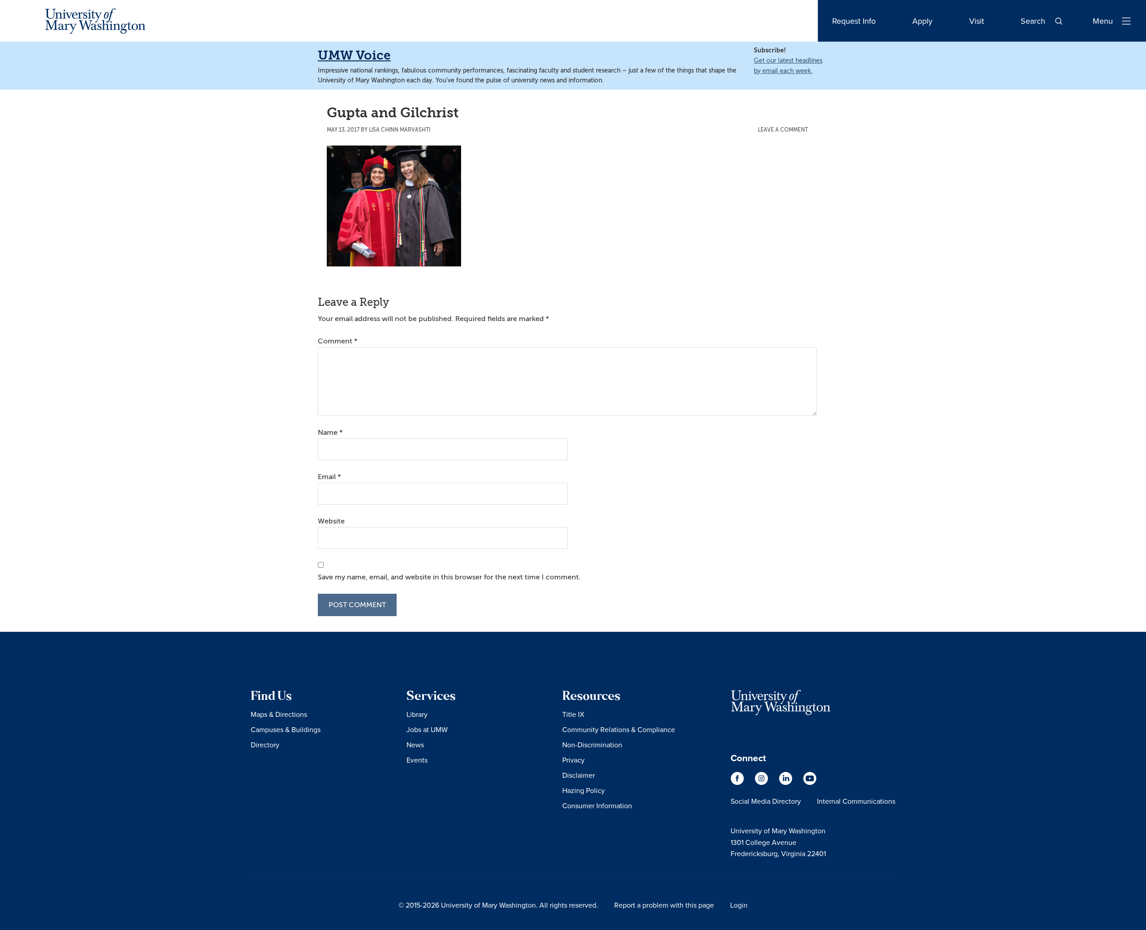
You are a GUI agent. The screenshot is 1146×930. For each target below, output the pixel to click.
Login (739, 905)
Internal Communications (856, 801)
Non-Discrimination (592, 745)
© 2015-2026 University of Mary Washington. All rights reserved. (498, 905)
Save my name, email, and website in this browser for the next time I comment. (449, 577)
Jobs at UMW (427, 729)
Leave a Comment (783, 130)
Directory (265, 745)
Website (331, 521)
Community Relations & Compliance (618, 729)
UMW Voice (354, 55)
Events (417, 760)
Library (417, 714)
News (415, 745)
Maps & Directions (279, 714)
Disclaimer (578, 775)
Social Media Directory (766, 801)
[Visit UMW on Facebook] (738, 783)
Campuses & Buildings (286, 729)
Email (329, 477)
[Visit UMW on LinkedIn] (786, 783)
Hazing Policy (583, 790)
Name (330, 433)
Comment (337, 341)
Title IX (573, 714)
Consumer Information (597, 805)
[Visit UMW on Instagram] (762, 783)
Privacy (573, 760)
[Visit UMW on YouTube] (810, 783)
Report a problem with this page (664, 905)
